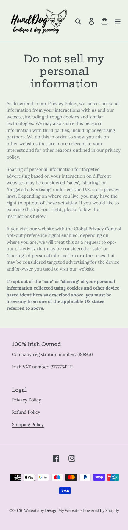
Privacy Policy (26, 400)
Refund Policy (26, 412)
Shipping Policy (28, 424)
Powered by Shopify (101, 510)
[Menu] (117, 21)
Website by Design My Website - (53, 510)
